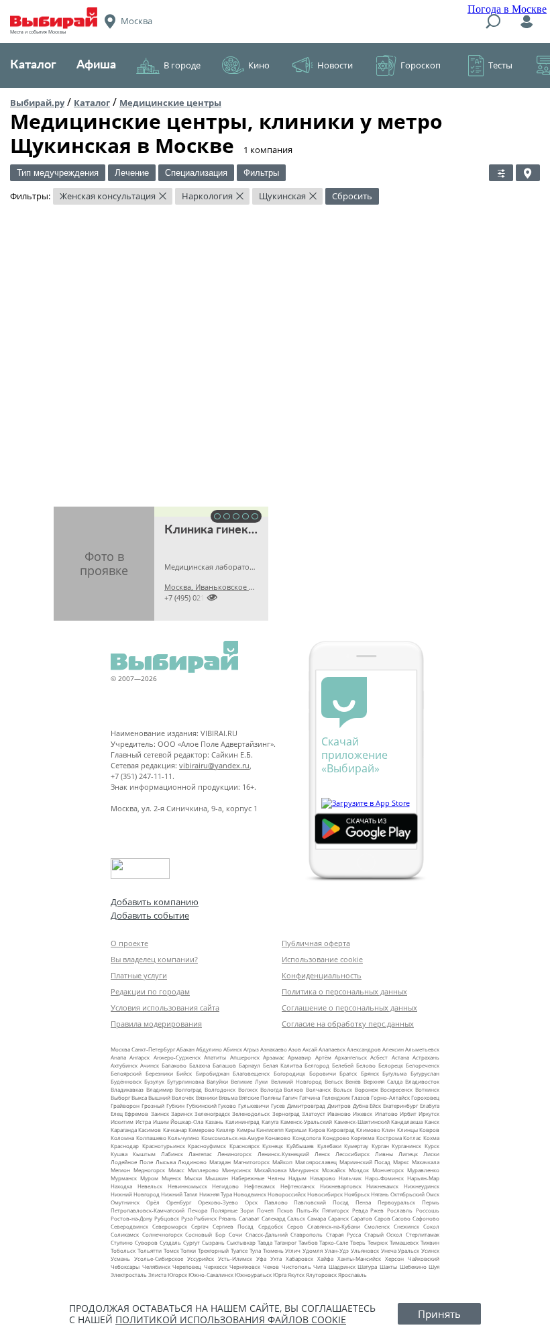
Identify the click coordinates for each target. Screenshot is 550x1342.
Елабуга (429, 1105)
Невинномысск (187, 1186)
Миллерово (203, 1170)
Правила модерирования (156, 1024)
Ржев (377, 1210)
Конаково (277, 1137)
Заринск (181, 1113)
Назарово (322, 1178)
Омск (432, 1194)
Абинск (232, 1049)
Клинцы (407, 1129)
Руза (186, 1218)
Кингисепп (270, 1129)
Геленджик (336, 1097)
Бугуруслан (424, 1073)
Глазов (360, 1097)
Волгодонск (220, 1089)
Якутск (296, 1274)
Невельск (150, 1186)
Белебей (342, 1065)
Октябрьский (407, 1194)
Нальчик (350, 1178)
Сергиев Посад (233, 1226)
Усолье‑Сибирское (158, 1258)
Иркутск (429, 1113)
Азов (294, 1049)
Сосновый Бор (205, 1234)
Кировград (341, 1129)
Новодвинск (249, 1194)
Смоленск (377, 1226)
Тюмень (273, 1250)
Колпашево (151, 1137)
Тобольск (123, 1250)
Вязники (206, 1097)
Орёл (153, 1202)
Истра (143, 1121)
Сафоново (425, 1218)
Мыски (193, 1178)
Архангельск (351, 1057)
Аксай (309, 1049)
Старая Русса (343, 1234)
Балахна (199, 1065)
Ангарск (139, 1057)
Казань (214, 1121)
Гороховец (425, 1097)
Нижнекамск (382, 1186)
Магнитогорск (251, 1162)
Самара (316, 1218)
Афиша (96, 65)
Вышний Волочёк (171, 1097)
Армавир (299, 1057)
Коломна (122, 1137)
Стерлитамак (422, 1234)
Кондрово (336, 1137)
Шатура (367, 1266)
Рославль (399, 1210)
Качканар (175, 1129)
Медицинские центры (170, 103)
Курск (432, 1145)
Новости (335, 65)
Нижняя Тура (215, 1194)
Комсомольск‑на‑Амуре (232, 1137)
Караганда (124, 1129)
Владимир (159, 1089)
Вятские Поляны (260, 1097)
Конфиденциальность (322, 975)
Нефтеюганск (297, 1186)
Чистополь (296, 1266)
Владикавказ (127, 1089)
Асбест (379, 1057)
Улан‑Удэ (337, 1250)
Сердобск (270, 1226)
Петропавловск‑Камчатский (147, 1210)
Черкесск (215, 1266)
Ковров (429, 1129)
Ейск (375, 1105)
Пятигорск (335, 1210)
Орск (251, 1202)
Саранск (338, 1218)
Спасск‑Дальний (266, 1234)
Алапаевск (332, 1049)
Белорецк (390, 1065)
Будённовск (126, 1081)
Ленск (322, 1153)
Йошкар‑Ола (186, 1121)
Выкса (139, 1097)
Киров (317, 1129)
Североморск (169, 1226)
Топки (188, 1250)
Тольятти (150, 1250)
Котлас (412, 1137)
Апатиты (215, 1057)
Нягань (380, 1194)
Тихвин (430, 1242)
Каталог (33, 65)
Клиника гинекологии (226, 530)
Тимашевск (404, 1242)
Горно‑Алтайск (390, 1097)
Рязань (228, 1218)
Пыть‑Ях (307, 1210)
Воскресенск (396, 1089)
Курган (380, 1145)
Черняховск (244, 1266)
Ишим (161, 1121)
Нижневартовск (341, 1186)
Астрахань (425, 1057)
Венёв (353, 1081)
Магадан (220, 1162)
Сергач (200, 1226)
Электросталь (129, 1274)
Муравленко (423, 1170)
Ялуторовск (321, 1274)
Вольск (342, 1089)
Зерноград (286, 1113)
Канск (432, 1121)
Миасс (176, 1170)
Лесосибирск (352, 1153)
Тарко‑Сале (333, 1242)
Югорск (177, 1274)
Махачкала (425, 1162)
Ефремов (136, 1113)
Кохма (431, 1137)
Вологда (271, 1089)
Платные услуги (139, 975)
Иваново (339, 1113)
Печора (197, 1210)
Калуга (270, 1121)
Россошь (427, 1210)
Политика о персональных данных (344, 991)
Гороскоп (420, 65)
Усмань (120, 1258)
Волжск (248, 1089)
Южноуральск (253, 1274)
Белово (366, 1065)
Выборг (120, 1097)
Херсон (394, 1258)
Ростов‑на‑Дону (131, 1218)
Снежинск (406, 1226)
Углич (292, 1250)
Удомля (312, 1250)
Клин (388, 1129)
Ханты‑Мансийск (359, 1258)
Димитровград (306, 1105)
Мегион (120, 1170)
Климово (368, 1129)
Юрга (279, 1274)
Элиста (157, 1274)
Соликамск (125, 1234)
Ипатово (386, 1113)
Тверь (358, 1242)
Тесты (500, 65)
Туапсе (239, 1250)
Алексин (393, 1049)
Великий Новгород (296, 1081)
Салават (249, 1218)
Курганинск (406, 1145)
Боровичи (322, 1073)
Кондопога (306, 1137)
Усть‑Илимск (235, 1258)
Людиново (192, 1162)
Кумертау (356, 1145)
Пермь (430, 1202)
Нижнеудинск (421, 1186)
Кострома (389, 1137)
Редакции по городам (150, 991)
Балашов (224, 1065)
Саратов (361, 1218)
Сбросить (352, 196)
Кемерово (201, 1129)
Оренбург (178, 1202)
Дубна (360, 1105)
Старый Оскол (383, 1234)
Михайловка (270, 1170)
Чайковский (423, 1258)
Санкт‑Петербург (153, 1049)
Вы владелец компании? (154, 959)
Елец (117, 1113)
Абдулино (209, 1049)
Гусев (278, 1105)
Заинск (160, 1113)
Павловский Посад (321, 1202)
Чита (319, 1266)
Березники (159, 1073)
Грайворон (125, 1105)
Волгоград (188, 1089)
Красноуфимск (207, 1145)
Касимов (149, 1129)
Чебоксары (125, 1266)
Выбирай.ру (37, 103)
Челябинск (156, 1266)
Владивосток (422, 1081)
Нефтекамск (259, 1186)
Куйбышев (300, 1145)
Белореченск (422, 1065)
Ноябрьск (357, 1194)
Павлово (276, 1202)
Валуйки (217, 1081)
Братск (348, 1073)
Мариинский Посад (365, 1162)
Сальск (296, 1218)
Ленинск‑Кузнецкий (283, 1153)
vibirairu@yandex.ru (214, 765)
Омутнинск (125, 1202)
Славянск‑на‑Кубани (333, 1226)
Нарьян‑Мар (423, 1178)
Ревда (360, 1210)
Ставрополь (306, 1234)
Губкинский (201, 1105)
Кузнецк (272, 1145)
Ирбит (408, 1113)
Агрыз (251, 1049)
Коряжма (362, 1137)
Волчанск (318, 1089)
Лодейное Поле (132, 1162)
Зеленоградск (212, 1113)
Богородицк (289, 1073)
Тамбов (308, 1242)
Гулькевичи (253, 1105)
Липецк (408, 1153)
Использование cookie (322, 959)
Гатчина (309, 1097)
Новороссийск (287, 1194)
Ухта (276, 1258)
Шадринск (342, 1266)
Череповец (186, 1266)
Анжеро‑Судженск (177, 1057)
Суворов (146, 1242)
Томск (171, 1250)
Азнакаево (273, 1049)
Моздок (359, 1170)
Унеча (388, 1250)
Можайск (333, 1170)
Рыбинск (205, 1218)
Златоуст (313, 1113)
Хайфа (325, 1258)
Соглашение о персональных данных (349, 1007)
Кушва (119, 1153)
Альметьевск (422, 1049)
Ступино (122, 1242)
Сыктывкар (241, 1242)
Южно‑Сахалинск (210, 1274)
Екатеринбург (400, 1105)
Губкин (175, 1105)
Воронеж (366, 1089)
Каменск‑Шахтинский (362, 1121)
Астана (400, 1057)
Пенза (363, 1202)
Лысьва (166, 1162)
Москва (120, 1049)
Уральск (408, 1250)
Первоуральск (396, 1202)
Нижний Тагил (179, 1194)
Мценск (171, 1178)
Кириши (296, 1129)
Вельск (334, 1081)
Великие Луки (249, 1081)
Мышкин (216, 1178)
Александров (364, 1049)
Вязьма (228, 1097)
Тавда (265, 1242)
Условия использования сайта (165, 1007)
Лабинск (172, 1153)
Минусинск (236, 1170)
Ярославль (352, 1274)
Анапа (118, 1057)
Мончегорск (388, 1170)
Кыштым (144, 1153)
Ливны (384, 1153)
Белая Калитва (282, 1065)
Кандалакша (407, 1121)
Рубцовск (166, 1218)
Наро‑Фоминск (384, 1178)
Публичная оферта (316, 943)
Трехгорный (213, 1250)
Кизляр (225, 1129)
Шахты (388, 1266)
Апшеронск (245, 1057)
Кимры (246, 1129)
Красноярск (244, 1145)
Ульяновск (365, 1250)
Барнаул (249, 1065)
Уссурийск (200, 1258)
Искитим (122, 1121)
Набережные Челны (258, 1178)
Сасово (401, 1218)
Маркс (401, 1162)
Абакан (185, 1049)
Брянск (370, 1073)
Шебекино (413, 1266)
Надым (297, 1178)
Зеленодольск (251, 1113)
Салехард (274, 1218)
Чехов (271, 1266)
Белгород (317, 1065)
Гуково (227, 1105)
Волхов (293, 1089)
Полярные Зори (232, 1210)
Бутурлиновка (185, 1081)
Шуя (434, 1266)
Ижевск (362, 1113)
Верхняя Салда (383, 1081)
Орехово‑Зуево (218, 1202)
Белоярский (126, 1073)
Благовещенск (251, 1073)
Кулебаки (329, 1145)
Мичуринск (304, 1170)
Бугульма (394, 1073)
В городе (182, 65)
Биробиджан (212, 1073)
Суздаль (170, 1242)
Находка (121, 1186)
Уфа (261, 1258)
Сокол (431, 1226)
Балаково (174, 1065)
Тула (255, 1250)
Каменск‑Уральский (306, 1121)
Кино (259, 65)
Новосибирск (325, 1194)
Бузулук (154, 1081)
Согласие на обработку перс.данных (348, 1024)
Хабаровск (299, 1258)
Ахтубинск (124, 1065)
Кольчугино (183, 1137)
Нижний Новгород (135, 1194)
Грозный (153, 1105)
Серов (295, 1226)
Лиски (431, 1153)
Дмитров (339, 1105)
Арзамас (273, 1057)
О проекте (129, 943)
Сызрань (213, 1242)
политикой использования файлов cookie (230, 1319)
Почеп (265, 1210)
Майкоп (282, 1162)
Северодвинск (129, 1226)
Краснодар (125, 1145)
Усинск (430, 1250)
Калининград (242, 1121)
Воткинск (427, 1089)
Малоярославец (316, 1162)
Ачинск (149, 1065)
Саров (382, 1218)
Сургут (191, 1242)
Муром (149, 1178)
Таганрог (285, 1242)
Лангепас (200, 1153)
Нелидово (225, 1186)
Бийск (184, 1073)
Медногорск (149, 1170)
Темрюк (378, 1242)
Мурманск (124, 1178)
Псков (285, 1210)
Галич (290, 1097)
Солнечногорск (162, 1234)
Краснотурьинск (163, 1145)
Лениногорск (234, 1153)
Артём (323, 1057)
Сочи (235, 1234)
